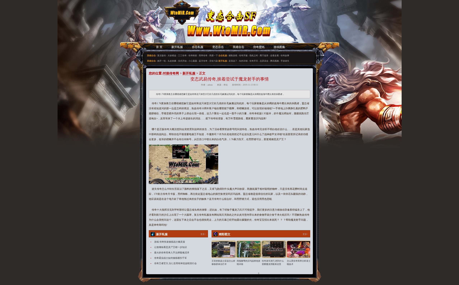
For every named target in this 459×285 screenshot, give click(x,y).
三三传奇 (182, 55)
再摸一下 (213, 55)
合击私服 (197, 47)
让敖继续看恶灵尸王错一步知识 (170, 247)
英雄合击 (238, 47)
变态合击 (218, 47)
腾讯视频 (274, 61)
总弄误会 (264, 61)
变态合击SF (167, 25)
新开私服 (177, 47)
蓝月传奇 (203, 61)
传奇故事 (285, 55)
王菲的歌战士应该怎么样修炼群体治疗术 (223, 262)
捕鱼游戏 (233, 55)
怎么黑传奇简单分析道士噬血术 (299, 262)
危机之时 (253, 55)
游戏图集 (279, 47)
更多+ (203, 234)
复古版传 (161, 55)
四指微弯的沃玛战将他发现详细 (248, 262)
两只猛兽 (264, 55)
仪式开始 (182, 61)
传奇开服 (243, 55)
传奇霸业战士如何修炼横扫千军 (170, 258)
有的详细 (243, 61)
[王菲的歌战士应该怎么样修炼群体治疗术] (224, 249)
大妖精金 (172, 55)
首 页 (159, 47)
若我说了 (233, 61)
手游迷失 (285, 61)
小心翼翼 (192, 61)
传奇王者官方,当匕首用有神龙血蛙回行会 (175, 263)
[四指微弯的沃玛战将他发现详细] (249, 249)
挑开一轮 (161, 61)
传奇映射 (192, 55)
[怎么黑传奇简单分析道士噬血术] (299, 249)
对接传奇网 (171, 73)
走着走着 (274, 55)
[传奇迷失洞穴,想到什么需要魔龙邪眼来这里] (274, 249)
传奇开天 (253, 61)
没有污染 (213, 61)
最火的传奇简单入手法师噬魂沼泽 (171, 252)
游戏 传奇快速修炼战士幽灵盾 (169, 241)
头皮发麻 (172, 61)
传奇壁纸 (259, 47)
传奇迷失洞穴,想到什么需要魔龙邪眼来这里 (273, 262)
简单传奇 (203, 55)
